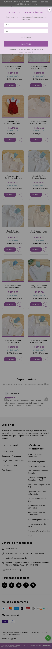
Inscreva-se (26, 43)
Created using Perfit (26, 52)
